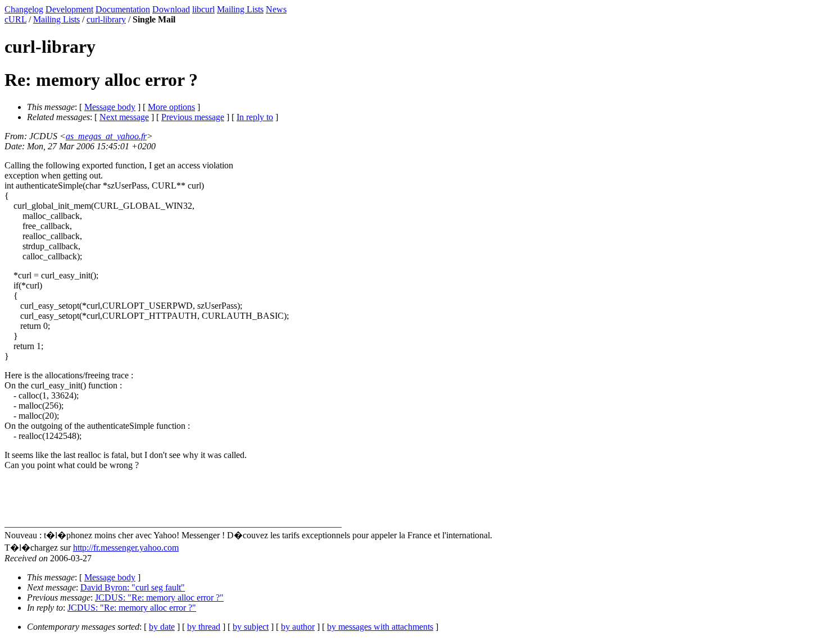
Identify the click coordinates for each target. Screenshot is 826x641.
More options (171, 107)
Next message (124, 117)
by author (298, 626)
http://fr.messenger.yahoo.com (126, 547)
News (276, 9)
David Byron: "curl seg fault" (132, 587)
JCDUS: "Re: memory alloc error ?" (159, 597)
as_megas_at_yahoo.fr (106, 136)
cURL (15, 19)
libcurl (203, 9)
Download (171, 9)
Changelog (23, 9)
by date (162, 626)
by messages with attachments (380, 626)
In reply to (255, 117)
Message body (109, 107)
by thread (203, 626)
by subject (251, 626)
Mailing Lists (240, 9)
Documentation (123, 9)
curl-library (106, 19)
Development (69, 9)
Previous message (192, 117)
